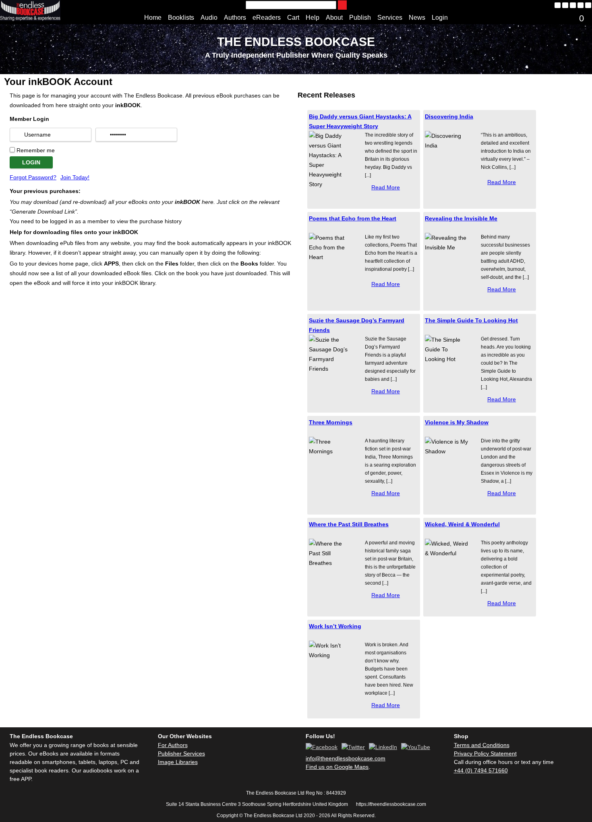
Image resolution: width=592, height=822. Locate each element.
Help (312, 17)
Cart (293, 17)
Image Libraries (178, 762)
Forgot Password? (33, 177)
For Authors (173, 745)
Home (152, 17)
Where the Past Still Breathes (349, 524)
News (417, 17)
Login (440, 17)
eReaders (267, 17)
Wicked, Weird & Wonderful (462, 524)
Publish (360, 17)
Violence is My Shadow (457, 422)
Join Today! (74, 177)
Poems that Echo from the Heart (352, 218)
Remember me (36, 150)
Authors (235, 17)
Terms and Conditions (481, 745)
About (334, 17)
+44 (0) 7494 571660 (481, 770)
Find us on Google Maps (337, 767)
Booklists (181, 17)
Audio (209, 17)
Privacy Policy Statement (485, 753)
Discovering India (449, 116)
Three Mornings (330, 422)
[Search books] (342, 5)
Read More (385, 187)
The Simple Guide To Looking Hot (471, 320)
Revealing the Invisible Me (461, 218)
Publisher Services (181, 753)
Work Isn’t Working (335, 626)
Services (389, 17)
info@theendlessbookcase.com (345, 758)
